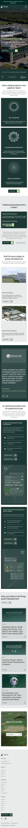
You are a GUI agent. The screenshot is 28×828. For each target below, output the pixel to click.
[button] (26, 6)
